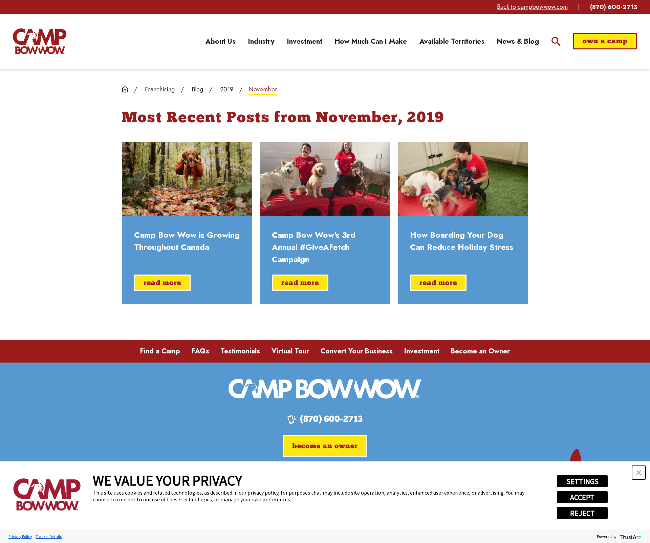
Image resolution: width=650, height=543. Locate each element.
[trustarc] (630, 536)
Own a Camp (605, 41)
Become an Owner (480, 351)
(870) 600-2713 (613, 7)
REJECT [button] (582, 513)
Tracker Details (49, 536)
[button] (639, 472)
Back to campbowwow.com (532, 6)
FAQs (200, 351)
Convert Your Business (357, 351)
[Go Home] (125, 89)
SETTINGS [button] (582, 481)
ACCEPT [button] (582, 497)
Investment (421, 351)
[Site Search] (556, 41)
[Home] (39, 41)
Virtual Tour (290, 351)
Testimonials (240, 351)
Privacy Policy (20, 536)
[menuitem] (220, 41)
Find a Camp (160, 351)
